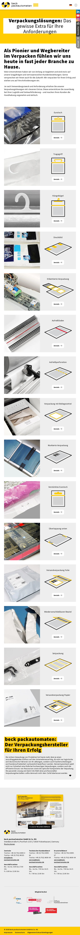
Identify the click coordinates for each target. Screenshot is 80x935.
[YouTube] (78, 16)
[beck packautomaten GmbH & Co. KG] (17, 5)
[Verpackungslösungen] (70, 5)
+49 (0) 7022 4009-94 (43, 857)
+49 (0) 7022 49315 (17, 855)
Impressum (8, 932)
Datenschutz (20, 932)
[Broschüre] (40, 812)
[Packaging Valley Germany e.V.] (34, 901)
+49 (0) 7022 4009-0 (18, 853)
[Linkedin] (78, 12)
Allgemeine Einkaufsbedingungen (40, 932)
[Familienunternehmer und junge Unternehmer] (34, 912)
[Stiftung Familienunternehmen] (57, 901)
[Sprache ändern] (76, 5)
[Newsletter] (78, 28)
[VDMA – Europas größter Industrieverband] (17, 900)
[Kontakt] (78, 42)
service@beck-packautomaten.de (36, 861)
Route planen (9, 844)
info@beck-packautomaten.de (11, 858)
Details (56, 138)
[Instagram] (78, 19)
